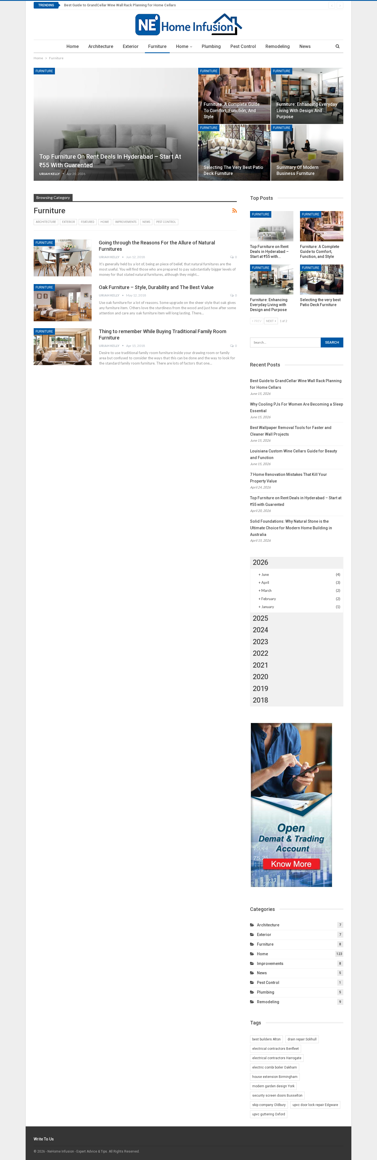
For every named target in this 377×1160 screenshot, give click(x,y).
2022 (260, 653)
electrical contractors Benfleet (275, 1049)
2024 (260, 630)
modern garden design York (273, 1086)
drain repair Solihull (302, 1039)
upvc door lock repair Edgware (315, 1105)
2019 (260, 689)
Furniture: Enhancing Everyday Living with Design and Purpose (307, 110)
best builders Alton (266, 1039)
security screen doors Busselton (277, 1095)
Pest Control (243, 46)
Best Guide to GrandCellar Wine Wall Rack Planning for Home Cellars (120, 5)
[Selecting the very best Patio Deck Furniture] (234, 152)
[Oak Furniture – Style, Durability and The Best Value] (63, 302)
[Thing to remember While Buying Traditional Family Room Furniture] (63, 346)
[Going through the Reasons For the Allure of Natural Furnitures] (63, 257)
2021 (260, 665)
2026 (260, 562)
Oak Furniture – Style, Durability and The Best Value (156, 287)
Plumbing (211, 46)
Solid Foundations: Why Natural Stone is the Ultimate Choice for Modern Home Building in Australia (291, 528)
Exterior (131, 46)
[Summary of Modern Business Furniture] (307, 152)
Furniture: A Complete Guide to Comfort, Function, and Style (232, 110)
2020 (260, 677)
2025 (260, 618)
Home (73, 46)
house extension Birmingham (275, 1077)
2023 (260, 642)
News (305, 46)
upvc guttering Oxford (268, 1114)
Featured (87, 221)
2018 (260, 700)
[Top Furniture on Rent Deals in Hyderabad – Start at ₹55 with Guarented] (115, 124)
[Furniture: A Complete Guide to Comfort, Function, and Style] (234, 96)
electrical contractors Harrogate (276, 1058)
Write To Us (44, 1139)
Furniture (157, 46)
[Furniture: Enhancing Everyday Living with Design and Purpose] (307, 96)
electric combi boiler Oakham (274, 1067)
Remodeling (278, 46)
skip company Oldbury (269, 1105)
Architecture (100, 46)
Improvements (125, 221)
